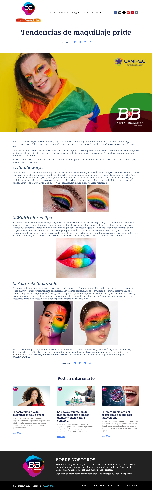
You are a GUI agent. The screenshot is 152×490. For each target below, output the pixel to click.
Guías (86, 12)
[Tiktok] (136, 12)
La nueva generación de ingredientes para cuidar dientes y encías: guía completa (73, 416)
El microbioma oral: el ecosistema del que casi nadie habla (117, 415)
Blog (74, 12)
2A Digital (49, 486)
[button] (75, 42)
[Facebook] (115, 12)
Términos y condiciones (101, 485)
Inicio (53, 12)
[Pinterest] (132, 12)
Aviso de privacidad (127, 485)
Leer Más (17, 433)
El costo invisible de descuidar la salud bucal (28, 413)
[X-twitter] (124, 12)
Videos (95, 12)
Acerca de (64, 12)
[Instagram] (119, 12)
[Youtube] (128, 12)
